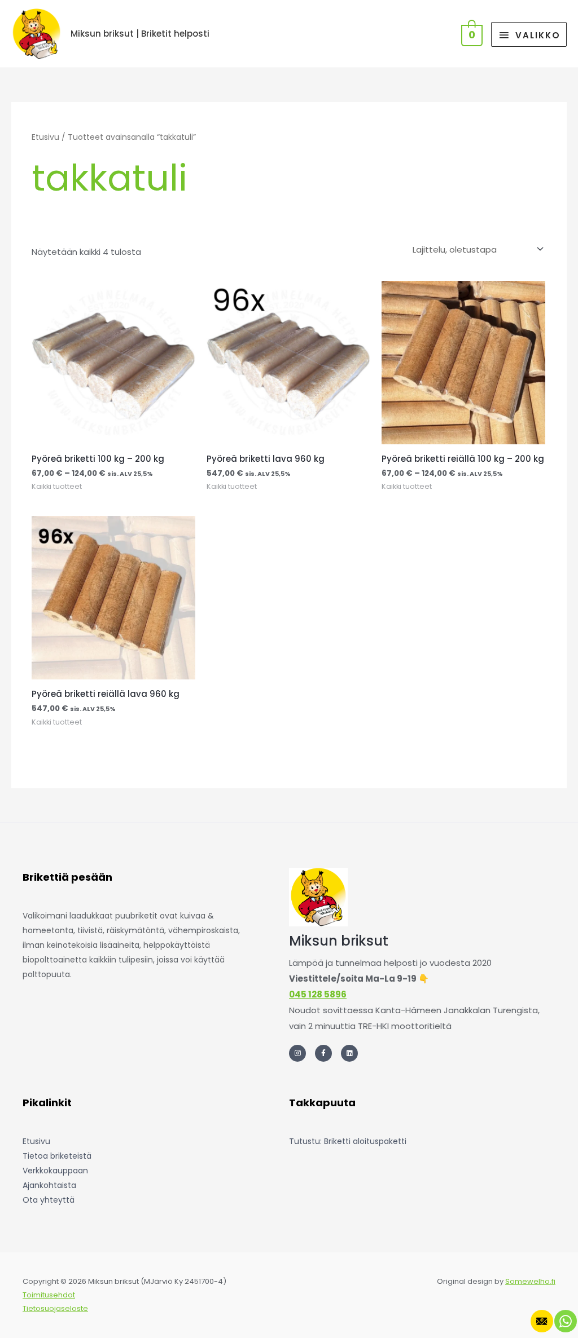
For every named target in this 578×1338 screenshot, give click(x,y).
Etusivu (45, 137)
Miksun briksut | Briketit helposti (140, 33)
